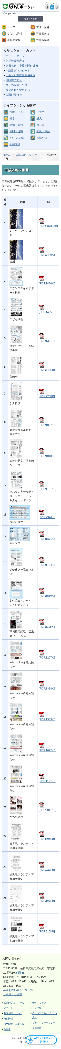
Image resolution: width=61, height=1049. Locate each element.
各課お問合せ (14, 94)
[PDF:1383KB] (47, 719)
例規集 (7, 1029)
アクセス (8, 1007)
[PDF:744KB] (47, 369)
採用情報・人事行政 (14, 1023)
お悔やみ (41, 137)
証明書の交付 (14, 80)
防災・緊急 (42, 27)
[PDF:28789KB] (48, 225)
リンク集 (36, 1007)
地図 (18, 972)
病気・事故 (43, 131)
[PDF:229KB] (47, 869)
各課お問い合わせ (13, 1013)
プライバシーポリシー (43, 1022)
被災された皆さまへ (18, 89)
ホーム (7, 154)
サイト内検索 (30, 19)
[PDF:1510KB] (47, 595)
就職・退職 (16, 131)
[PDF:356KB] (47, 900)
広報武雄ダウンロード (27, 154)
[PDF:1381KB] (47, 341)
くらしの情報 (14, 33)
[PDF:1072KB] (47, 750)
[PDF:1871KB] (47, 538)
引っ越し (41, 125)
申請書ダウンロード (18, 70)
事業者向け (42, 33)
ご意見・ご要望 (12, 994)
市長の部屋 (14, 40)
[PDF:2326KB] (47, 517)
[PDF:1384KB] (47, 688)
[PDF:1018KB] (47, 456)
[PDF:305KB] (47, 838)
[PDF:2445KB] (47, 254)
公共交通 (14, 144)
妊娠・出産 (16, 112)
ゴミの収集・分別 (16, 85)
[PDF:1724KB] (47, 564)
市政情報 (8, 1018)
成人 (39, 118)
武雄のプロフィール (14, 1002)
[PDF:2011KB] (47, 810)
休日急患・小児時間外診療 (22, 65)
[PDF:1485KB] (47, 312)
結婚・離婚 (16, 125)
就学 (12, 118)
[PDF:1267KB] (47, 657)
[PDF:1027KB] (47, 425)
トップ (11, 27)
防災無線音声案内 (16, 60)
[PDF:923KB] (47, 396)
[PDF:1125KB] (47, 626)
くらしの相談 (16, 137)
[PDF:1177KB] (47, 781)
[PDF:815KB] (47, 931)
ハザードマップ (15, 56)
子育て (40, 112)
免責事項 (36, 1028)
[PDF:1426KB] (47, 283)
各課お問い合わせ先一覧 (18, 990)
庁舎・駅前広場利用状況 (20, 75)
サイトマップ (39, 1002)
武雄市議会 (42, 40)
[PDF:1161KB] (47, 489)
